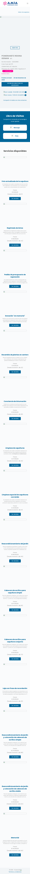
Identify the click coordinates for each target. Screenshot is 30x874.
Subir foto (15, 47)
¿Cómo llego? (8, 71)
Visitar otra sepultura (23, 12)
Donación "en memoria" (15, 316)
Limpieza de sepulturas (15, 448)
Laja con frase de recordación (15, 688)
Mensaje (17, 127)
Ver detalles (15, 198)
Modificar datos (5, 73)
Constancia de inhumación (15, 401)
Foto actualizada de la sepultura (15, 181)
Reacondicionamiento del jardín (15, 544)
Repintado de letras (15, 228)
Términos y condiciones (15, 872)
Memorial (15, 838)
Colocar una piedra (19, 95)
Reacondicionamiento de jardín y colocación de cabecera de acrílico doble (15, 788)
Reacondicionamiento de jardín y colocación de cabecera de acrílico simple (15, 737)
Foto (16, 136)
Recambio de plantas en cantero (15, 355)
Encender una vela (19, 92)
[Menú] (27, 3)
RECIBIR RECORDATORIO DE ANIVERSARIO (15, 84)
